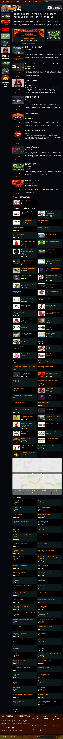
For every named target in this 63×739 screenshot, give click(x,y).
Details (17, 56)
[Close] (59, 737)
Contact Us (35, 716)
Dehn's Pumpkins (32, 113)
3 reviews (34, 85)
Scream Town (30, 164)
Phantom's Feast (32, 147)
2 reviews (34, 52)
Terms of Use (35, 718)
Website (17, 59)
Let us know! (4, 733)
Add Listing (45, 725)
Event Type (19, 1)
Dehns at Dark (28, 38)
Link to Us (45, 718)
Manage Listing (56, 725)
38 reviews (34, 68)
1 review (33, 102)
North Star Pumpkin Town (36, 131)
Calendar (28, 1)
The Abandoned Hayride (34, 47)
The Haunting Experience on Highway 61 (41, 64)
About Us (45, 716)
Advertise (34, 725)
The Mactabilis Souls (34, 180)
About (34, 1)
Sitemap (55, 716)
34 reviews (34, 169)
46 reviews (34, 185)
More (40, 1)
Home (2, 1)
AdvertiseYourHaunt (5, 85)
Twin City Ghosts (32, 97)
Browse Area (9, 1)
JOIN (55, 736)
